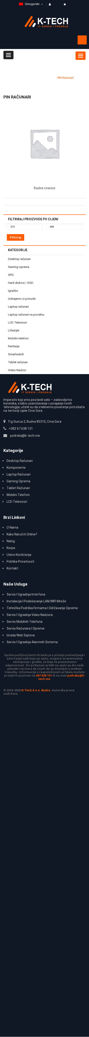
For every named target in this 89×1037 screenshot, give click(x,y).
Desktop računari (40, 77)
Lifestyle (13, 330)
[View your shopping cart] (82, 39)
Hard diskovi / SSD (20, 282)
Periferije (13, 346)
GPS (11, 275)
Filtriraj (15, 237)
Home (19, 77)
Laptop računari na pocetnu (26, 314)
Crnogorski (32, 4)
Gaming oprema (18, 267)
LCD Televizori (17, 322)
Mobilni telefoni (18, 338)
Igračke (13, 290)
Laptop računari (18, 306)
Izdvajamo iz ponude (22, 298)
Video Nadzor (17, 370)
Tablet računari (18, 362)
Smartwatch (16, 354)
